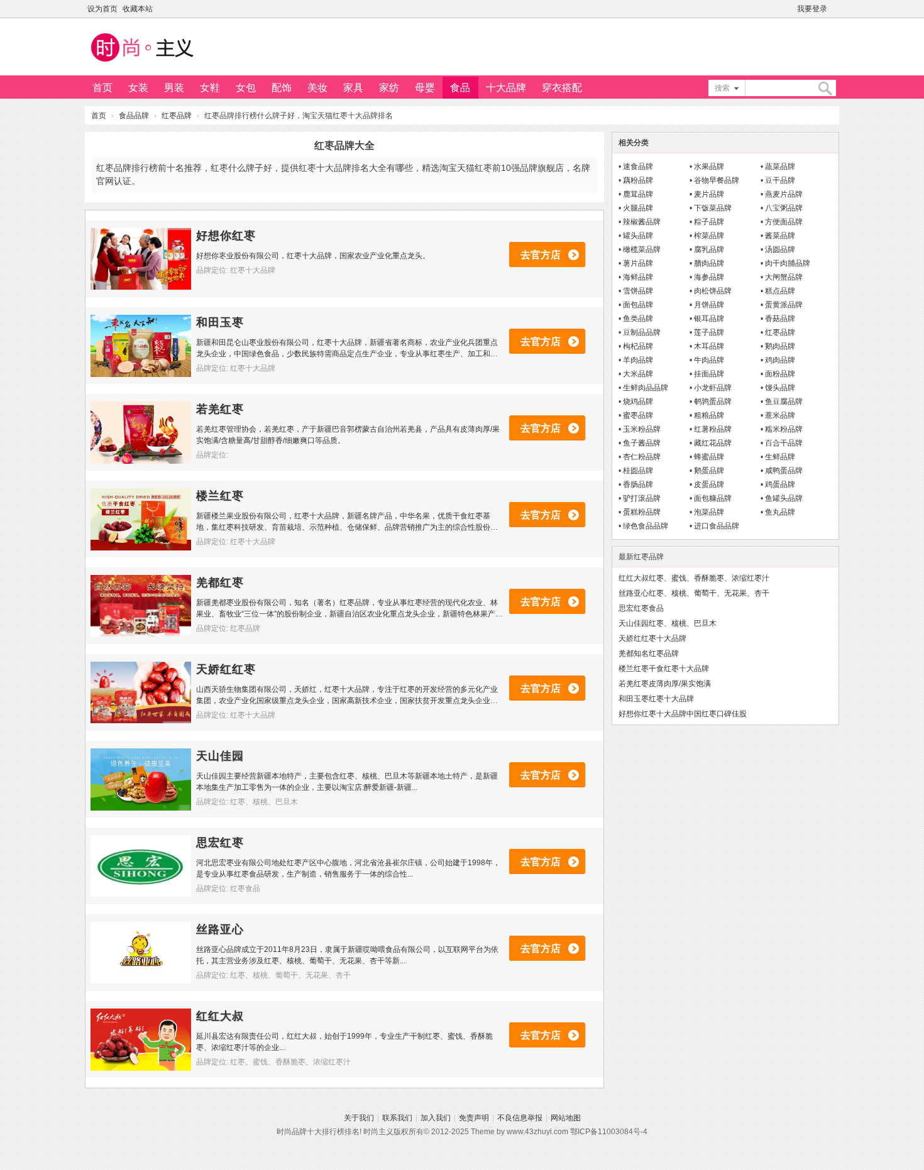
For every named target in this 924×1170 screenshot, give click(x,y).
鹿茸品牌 (638, 194)
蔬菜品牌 (780, 166)
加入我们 (436, 1117)
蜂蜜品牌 (709, 456)
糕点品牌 (780, 291)
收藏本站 (138, 8)
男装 (174, 87)
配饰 (282, 87)
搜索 (722, 88)
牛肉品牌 (709, 360)
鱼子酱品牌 (642, 443)
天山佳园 (220, 756)
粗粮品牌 (709, 415)
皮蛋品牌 (709, 484)
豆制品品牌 (642, 332)
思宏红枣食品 (641, 608)
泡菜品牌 (709, 512)
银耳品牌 (709, 318)
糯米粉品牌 (784, 429)
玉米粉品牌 (642, 429)
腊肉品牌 (709, 263)
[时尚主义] (141, 63)
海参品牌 (709, 277)
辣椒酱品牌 (642, 221)
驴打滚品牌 (642, 498)
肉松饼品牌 (713, 291)
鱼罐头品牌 (784, 498)
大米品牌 (638, 373)
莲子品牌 (709, 332)
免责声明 (474, 1117)
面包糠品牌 (713, 498)
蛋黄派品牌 (784, 304)
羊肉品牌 (638, 360)
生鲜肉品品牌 (645, 387)
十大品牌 (506, 87)
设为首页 (102, 8)
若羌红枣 (220, 409)
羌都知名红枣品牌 (649, 653)
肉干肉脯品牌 (787, 263)
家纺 (389, 87)
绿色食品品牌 (645, 526)
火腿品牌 (638, 208)
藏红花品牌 (713, 443)
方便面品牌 (784, 221)
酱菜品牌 (780, 235)
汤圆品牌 (780, 249)
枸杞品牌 (638, 346)
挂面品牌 (709, 373)
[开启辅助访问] (836, 8)
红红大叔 (220, 1016)
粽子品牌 (709, 221)
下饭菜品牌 (713, 208)
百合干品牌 (784, 443)
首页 (102, 87)
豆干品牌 (780, 180)
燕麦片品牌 (784, 194)
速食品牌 (638, 166)
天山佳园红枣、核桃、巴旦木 (668, 623)
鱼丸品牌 (780, 512)
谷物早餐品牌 (716, 180)
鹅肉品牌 (780, 346)
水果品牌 (709, 166)
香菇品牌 (780, 318)
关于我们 (359, 1117)
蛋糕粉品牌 (642, 512)
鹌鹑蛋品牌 (713, 401)
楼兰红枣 (220, 495)
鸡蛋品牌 (780, 484)
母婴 (425, 87)
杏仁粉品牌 (642, 456)
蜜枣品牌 (638, 415)
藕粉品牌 (638, 180)
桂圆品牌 (638, 470)
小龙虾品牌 (713, 387)
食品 (460, 87)
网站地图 (566, 1117)
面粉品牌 (780, 373)
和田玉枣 (220, 322)
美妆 (317, 87)
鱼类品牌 (638, 318)
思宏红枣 (220, 842)
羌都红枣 (220, 582)
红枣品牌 (177, 115)
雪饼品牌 (638, 291)
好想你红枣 (226, 235)
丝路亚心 (220, 929)
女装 (138, 87)
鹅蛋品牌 (709, 470)
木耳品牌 (709, 346)
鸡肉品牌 (780, 360)
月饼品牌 (709, 304)
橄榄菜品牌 (642, 249)
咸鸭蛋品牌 (784, 470)
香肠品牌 (638, 484)
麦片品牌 (709, 194)
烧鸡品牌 (638, 401)
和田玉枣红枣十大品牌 (656, 698)
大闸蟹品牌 (784, 277)
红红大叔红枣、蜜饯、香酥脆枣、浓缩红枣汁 (694, 578)
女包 (246, 87)
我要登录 (812, 8)
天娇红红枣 (226, 669)
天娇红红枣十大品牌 (652, 638)
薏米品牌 (780, 415)
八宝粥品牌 (784, 208)
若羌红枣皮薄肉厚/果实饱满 (665, 683)
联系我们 (397, 1117)
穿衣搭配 (562, 87)
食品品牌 (134, 115)
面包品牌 (638, 304)
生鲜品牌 (780, 456)
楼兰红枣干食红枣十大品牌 (664, 668)
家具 (353, 87)
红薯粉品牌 (713, 429)
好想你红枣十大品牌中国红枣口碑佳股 (683, 713)
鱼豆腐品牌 (784, 401)
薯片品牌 (638, 263)
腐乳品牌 (709, 249)
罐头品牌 (638, 235)
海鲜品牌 (638, 277)
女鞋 (210, 87)
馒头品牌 (780, 387)
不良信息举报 (519, 1117)
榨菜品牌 (709, 235)
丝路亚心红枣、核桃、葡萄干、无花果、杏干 (694, 593)
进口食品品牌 (716, 526)
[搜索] (824, 88)
